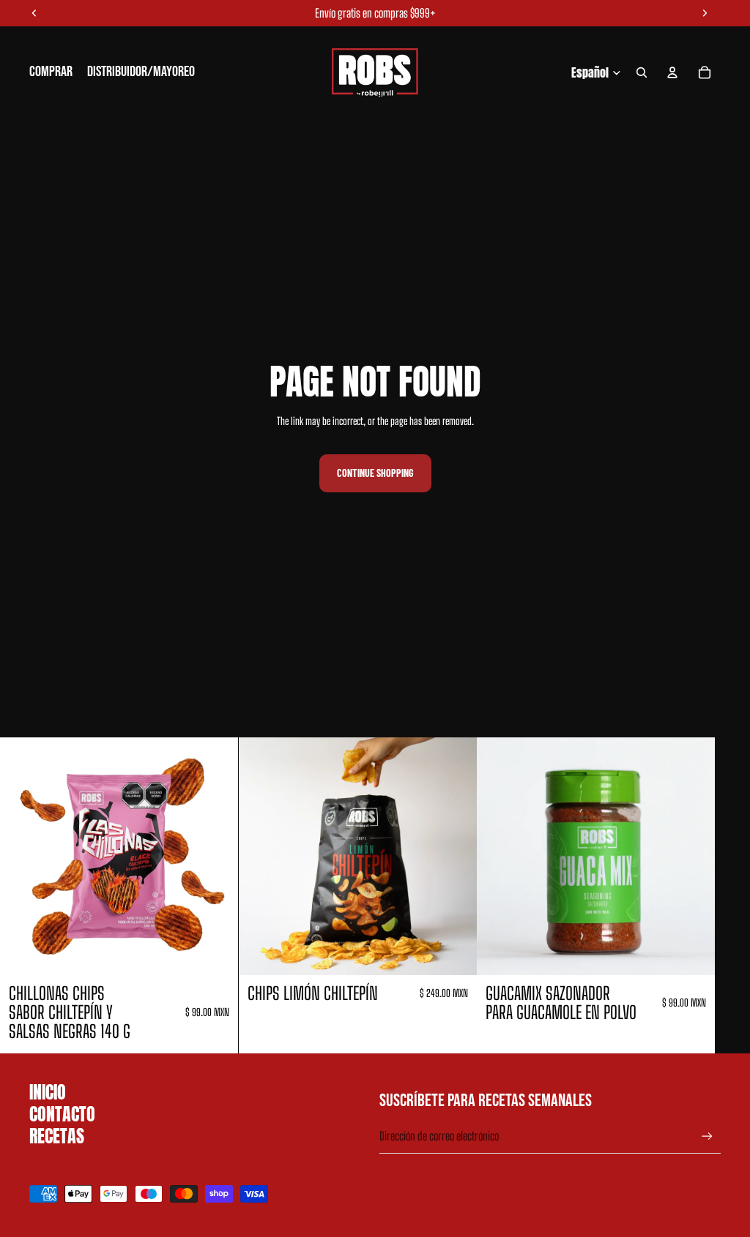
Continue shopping (375, 473)
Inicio (47, 1092)
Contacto (62, 1114)
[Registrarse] (707, 1136)
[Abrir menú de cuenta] (672, 72)
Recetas (56, 1136)
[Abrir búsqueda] (641, 72)
